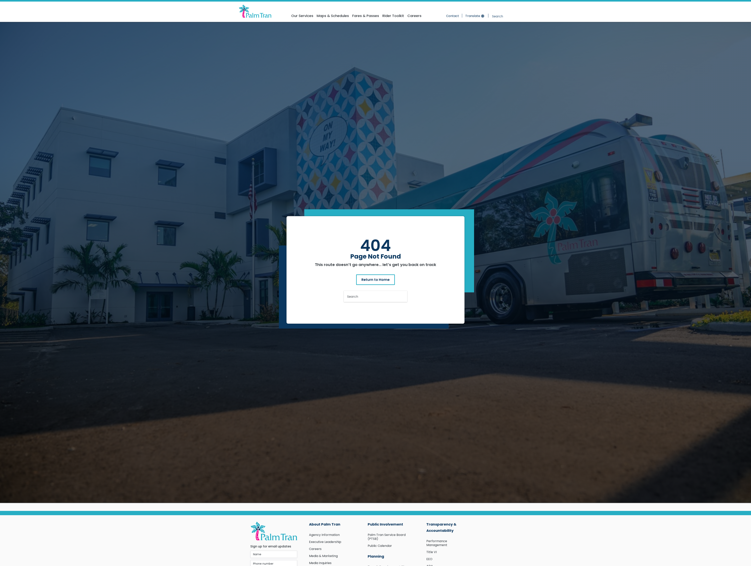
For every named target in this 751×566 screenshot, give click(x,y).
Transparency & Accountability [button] (441, 527)
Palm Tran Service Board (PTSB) (387, 537)
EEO (429, 559)
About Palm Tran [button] (324, 524)
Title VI (431, 552)
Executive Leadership (325, 542)
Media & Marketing (323, 556)
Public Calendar (380, 546)
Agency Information (324, 535)
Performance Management (436, 543)
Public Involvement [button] (385, 524)
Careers (315, 549)
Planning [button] (376, 556)
